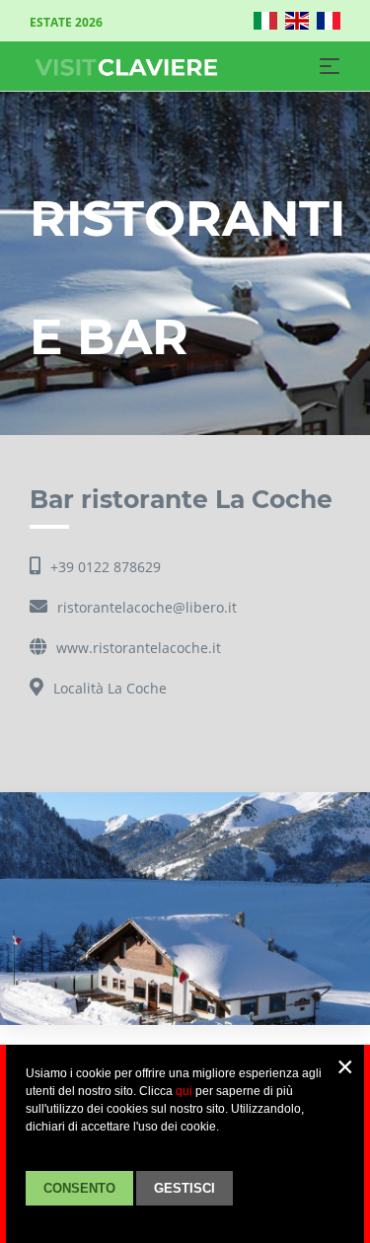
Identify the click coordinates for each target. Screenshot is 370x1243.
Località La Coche (110, 688)
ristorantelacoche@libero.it (147, 607)
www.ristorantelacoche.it (138, 647)
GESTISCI (184, 1188)
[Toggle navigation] (329, 66)
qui (184, 1091)
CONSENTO (79, 1188)
